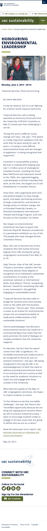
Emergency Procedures (10, 524)
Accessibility (6, 527)
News (10, 29)
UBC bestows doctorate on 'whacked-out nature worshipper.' (22, 432)
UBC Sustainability (18, 461)
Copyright (34, 524)
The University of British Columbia (29, 4)
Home (4, 29)
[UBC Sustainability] (18, 20)
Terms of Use (24, 524)
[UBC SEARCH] (44, 2)
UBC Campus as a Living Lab (16, 14)
